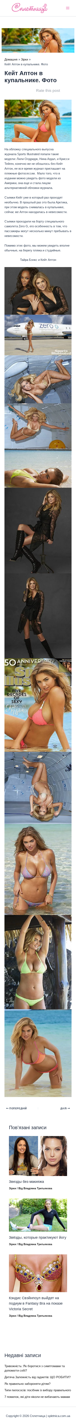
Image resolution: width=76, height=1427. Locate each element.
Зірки (12, 1188)
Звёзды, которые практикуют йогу (37, 1237)
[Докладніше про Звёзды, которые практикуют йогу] (38, 1215)
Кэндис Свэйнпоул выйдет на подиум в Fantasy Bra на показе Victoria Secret (36, 1303)
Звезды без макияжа (26, 1181)
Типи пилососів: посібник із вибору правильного (37, 1390)
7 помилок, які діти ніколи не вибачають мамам (37, 1396)
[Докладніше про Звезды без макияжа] (38, 1155)
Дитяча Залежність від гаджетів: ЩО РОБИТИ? (37, 1377)
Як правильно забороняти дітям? (27, 1383)
